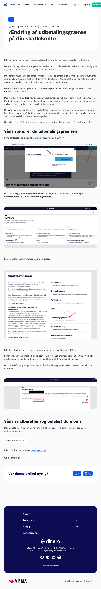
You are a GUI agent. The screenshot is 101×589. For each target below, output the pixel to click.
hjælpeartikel (38, 450)
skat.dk (36, 137)
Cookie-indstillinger (50, 565)
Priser (26, 4)
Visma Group (68, 581)
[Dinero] (5, 4)
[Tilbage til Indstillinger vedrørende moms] (11, 19)
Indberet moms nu (15, 440)
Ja (79, 473)
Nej (89, 473)
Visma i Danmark (84, 581)
